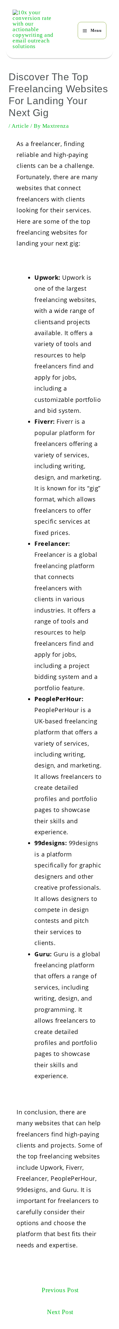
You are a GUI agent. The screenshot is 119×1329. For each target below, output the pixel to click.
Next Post (60, 1311)
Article (20, 126)
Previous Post (60, 1290)
